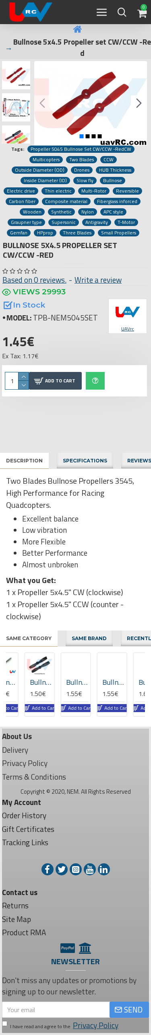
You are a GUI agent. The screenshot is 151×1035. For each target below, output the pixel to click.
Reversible (127, 191)
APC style (113, 212)
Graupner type (26, 222)
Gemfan (18, 232)
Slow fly (85, 180)
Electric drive (21, 191)
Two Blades (81, 159)
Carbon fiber (22, 201)
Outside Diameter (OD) (39, 170)
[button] (42, 103)
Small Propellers (118, 232)
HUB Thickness (115, 170)
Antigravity (96, 222)
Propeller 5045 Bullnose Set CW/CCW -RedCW (81, 149)
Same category (29, 638)
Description (24, 461)
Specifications (85, 461)
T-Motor (126, 222)
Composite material (66, 201)
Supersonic (64, 222)
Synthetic (61, 212)
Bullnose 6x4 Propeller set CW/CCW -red (61, 682)
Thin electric (58, 191)
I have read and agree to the (64, 1025)
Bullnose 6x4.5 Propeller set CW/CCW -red (98, 682)
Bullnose (112, 180)
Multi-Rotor (93, 191)
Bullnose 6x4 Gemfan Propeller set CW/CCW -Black (25, 682)
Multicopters (46, 159)
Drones (81, 170)
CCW (108, 159)
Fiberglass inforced (117, 201)
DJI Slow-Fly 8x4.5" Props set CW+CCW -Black (134, 682)
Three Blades (77, 232)
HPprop (45, 232)
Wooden (32, 212)
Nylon (87, 212)
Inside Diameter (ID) (45, 180)
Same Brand (89, 638)
